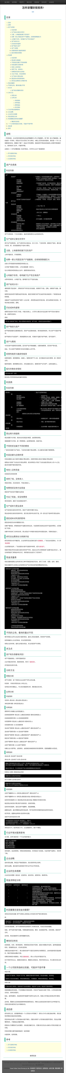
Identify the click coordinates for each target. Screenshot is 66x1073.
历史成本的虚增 (16, 43)
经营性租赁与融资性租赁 (19, 50)
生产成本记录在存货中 (18, 32)
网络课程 (57, 1068)
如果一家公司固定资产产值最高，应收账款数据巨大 (26, 36)
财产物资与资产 (16, 46)
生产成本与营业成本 (17, 76)
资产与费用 (15, 48)
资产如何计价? (16, 41)
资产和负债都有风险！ (18, 90)
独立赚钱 (7, 2)
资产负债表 (11, 27)
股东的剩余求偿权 (17, 53)
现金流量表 (11, 83)
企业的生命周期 (12, 114)
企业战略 (10, 112)
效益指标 (17, 100)
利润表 (10, 55)
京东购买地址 (12, 156)
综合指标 (17, 107)
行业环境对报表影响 (14, 109)
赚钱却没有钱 (15, 121)
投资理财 (14, 2)
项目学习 (21, 2)
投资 (33, 11)
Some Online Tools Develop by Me (19, 1068)
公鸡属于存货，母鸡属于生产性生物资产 (23, 39)
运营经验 (45, 1068)
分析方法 (10, 92)
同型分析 (14, 95)
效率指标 (17, 102)
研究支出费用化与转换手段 (19, 80)
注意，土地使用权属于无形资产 (21, 34)
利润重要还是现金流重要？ (16, 118)
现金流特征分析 (12, 116)
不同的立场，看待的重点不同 (16, 85)
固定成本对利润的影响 (18, 78)
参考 (9, 128)
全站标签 (51, 2)
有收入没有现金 (16, 67)
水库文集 (51, 1068)
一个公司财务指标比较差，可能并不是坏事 (20, 124)
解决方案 (29, 2)
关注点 (10, 87)
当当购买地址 (12, 158)
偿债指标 (17, 105)
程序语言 (39, 1068)
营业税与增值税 (16, 60)
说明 (9, 25)
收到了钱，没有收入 (17, 69)
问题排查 (36, 2)
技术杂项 (44, 2)
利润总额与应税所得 (17, 64)
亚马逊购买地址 (12, 153)
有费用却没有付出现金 (18, 71)
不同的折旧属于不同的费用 (19, 62)
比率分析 (14, 97)
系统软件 (33, 1068)
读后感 (10, 126)
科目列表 (14, 30)
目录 (9, 22)
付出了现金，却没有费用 (19, 74)
